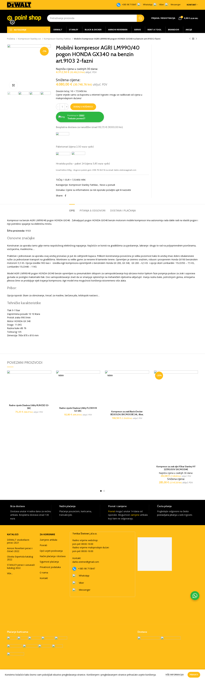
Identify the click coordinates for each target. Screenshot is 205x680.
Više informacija (174, 674)
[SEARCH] (140, 18)
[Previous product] (190, 38)
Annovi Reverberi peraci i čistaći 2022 (20, 550)
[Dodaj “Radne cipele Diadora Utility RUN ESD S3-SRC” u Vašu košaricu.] (49, 375)
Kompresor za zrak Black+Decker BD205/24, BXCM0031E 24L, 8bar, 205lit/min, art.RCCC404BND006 (127, 414)
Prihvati (194, 674)
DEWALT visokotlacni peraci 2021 (18, 541)
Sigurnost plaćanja (49, 561)
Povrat (111, 511)
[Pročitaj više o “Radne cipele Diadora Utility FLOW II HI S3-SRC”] (98, 375)
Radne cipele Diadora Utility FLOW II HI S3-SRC (78, 409)
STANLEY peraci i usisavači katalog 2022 (21, 566)
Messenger (176, 4)
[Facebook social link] (65, 196)
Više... (10, 573)
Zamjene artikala (48, 539)
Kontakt (44, 578)
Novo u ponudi (107, 184)
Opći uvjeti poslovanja (51, 550)
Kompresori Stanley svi (29, 38)
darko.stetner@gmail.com (85, 561)
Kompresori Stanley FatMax (57, 38)
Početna (11, 38)
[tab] (72, 209)
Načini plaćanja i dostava (53, 556)
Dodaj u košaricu (83, 106)
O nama (44, 572)
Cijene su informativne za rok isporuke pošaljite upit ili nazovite (98, 189)
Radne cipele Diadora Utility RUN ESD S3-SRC (29, 407)
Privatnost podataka (50, 567)
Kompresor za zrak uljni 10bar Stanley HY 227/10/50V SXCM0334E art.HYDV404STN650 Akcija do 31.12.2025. (176, 469)
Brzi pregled (49, 382)
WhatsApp (147, 4)
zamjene (135, 514)
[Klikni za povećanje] (13, 85)
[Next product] (196, 38)
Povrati (43, 545)
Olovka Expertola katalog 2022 (20, 558)
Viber (161, 4)
